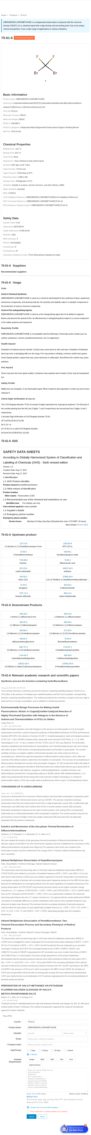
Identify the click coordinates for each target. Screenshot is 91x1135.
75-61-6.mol (16, 131)
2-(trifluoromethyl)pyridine (68, 656)
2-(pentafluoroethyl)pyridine (23, 656)
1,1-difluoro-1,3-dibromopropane (23, 623)
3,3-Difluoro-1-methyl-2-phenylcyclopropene (23, 665)
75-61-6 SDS (82, 525)
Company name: (14, 1045)
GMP (52, 1059)
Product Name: (15, 1027)
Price (71, 1059)
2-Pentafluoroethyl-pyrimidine (67, 665)
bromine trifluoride (23, 594)
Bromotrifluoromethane (67, 640)
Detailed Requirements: (15, 1060)
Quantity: (17, 1033)
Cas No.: (17, 1022)
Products (13, 15)
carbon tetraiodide (23, 569)
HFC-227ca (67, 545)
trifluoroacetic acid (67, 561)
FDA (61, 1059)
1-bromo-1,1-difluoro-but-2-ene (23, 615)
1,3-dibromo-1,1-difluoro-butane (67, 615)
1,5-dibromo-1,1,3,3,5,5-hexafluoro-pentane (67, 631)
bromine (23, 561)
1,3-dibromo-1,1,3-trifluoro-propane (67, 623)
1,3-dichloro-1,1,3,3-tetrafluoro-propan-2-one (23, 545)
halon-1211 (23, 578)
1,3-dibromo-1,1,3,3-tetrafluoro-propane (23, 631)
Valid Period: (16, 1050)
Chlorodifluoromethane (23, 553)
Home (3, 15)
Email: (18, 1039)
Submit (31, 1117)
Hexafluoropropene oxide (68, 553)
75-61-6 (14, 111)
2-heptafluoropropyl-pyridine (68, 648)
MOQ (42, 1059)
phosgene (23, 586)
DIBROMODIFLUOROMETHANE (30, 99)
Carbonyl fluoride (67, 586)
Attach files (33, 1097)
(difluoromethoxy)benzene (23, 640)
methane (68, 569)
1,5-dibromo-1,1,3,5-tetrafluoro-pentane (23, 648)
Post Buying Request (24, 38)
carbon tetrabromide (67, 594)
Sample (31, 1059)
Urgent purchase (34, 1065)
